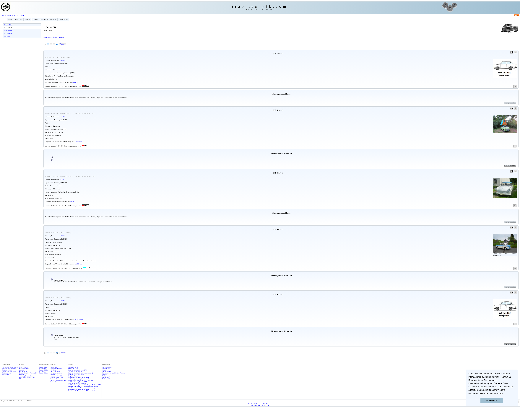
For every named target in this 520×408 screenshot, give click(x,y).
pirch (72, 201)
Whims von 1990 (73, 368)
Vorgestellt (5, 374)
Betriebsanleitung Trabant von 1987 (79, 377)
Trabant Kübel (8, 25)
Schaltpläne (106, 368)
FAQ (2, 15)
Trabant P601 (8, 33)
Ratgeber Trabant (73, 376)
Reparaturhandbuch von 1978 (77, 370)
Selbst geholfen (24, 368)
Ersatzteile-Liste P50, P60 (27, 377)
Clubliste (53, 370)
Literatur (21, 370)
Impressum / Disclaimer (258, 403)
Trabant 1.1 (7, 36)
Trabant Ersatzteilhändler (58, 380)
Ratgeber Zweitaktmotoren (76, 374)
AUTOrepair (79, 264)
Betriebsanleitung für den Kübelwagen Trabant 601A (84, 385)
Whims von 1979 (73, 367)
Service (35, 19)
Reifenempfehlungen (11, 15)
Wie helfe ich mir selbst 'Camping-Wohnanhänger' (83, 386)
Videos (104, 374)
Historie (21, 374)
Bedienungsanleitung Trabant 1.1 (78, 379)
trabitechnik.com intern (9, 371)
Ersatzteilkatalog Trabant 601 (28, 373)
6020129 (62, 236)
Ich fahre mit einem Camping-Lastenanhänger (82, 388)
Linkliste (53, 374)
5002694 (62, 60)
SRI (20, 379)
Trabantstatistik (55, 371)
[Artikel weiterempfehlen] (511, 52)
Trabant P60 (8, 30)
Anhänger (105, 377)
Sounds (104, 370)
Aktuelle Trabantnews (9, 368)
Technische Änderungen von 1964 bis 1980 (81, 391)
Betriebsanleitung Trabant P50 (77, 382)
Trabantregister (63, 19)
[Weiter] (57, 44)
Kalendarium (23, 371)
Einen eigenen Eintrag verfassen (53, 37)
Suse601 (75, 82)
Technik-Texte (23, 367)
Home (10, 19)
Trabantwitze (54, 379)
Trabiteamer (78, 141)
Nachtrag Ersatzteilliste (26, 376)
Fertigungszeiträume (57, 373)
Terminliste (54, 367)
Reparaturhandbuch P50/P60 (77, 383)
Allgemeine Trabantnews (10, 367)
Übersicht (62, 44)
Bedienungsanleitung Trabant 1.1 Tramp (80, 380)
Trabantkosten (55, 382)
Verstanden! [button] (491, 400)
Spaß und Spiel (107, 371)
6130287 (62, 117)
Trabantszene (6, 373)
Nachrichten (18, 19)
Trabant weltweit (7, 370)
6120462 (62, 301)
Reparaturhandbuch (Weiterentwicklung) (80, 373)
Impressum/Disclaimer (57, 376)
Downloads (44, 19)
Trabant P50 (8, 28)
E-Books (53, 19)
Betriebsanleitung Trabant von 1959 (79, 389)
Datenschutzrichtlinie (57, 377)
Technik (27, 19)
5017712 (62, 179)
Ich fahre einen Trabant (75, 371)
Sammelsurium (106, 367)
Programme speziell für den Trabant (113, 373)
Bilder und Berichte (56, 368)
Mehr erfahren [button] (496, 393)
